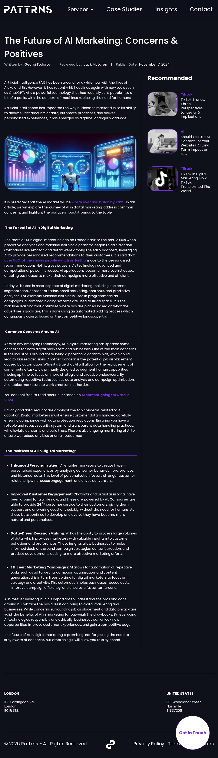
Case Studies (124, 9)
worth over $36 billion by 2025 (98, 202)
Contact (201, 9)
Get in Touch (192, 733)
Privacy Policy (148, 743)
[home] (28, 9)
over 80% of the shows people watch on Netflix (45, 260)
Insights (166, 9)
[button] (81, 9)
